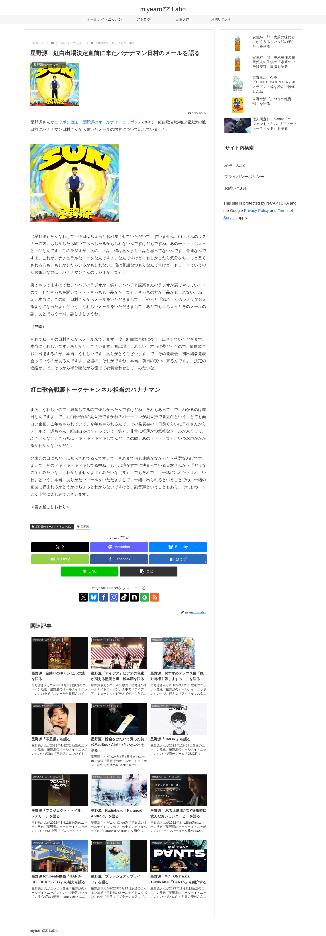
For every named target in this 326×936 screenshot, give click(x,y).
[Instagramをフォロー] (114, 597)
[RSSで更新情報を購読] (154, 597)
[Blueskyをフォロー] (93, 597)
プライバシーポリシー (244, 176)
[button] (148, 571)
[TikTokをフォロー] (124, 597)
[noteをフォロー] (134, 597)
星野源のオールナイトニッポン (54, 526)
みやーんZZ (234, 165)
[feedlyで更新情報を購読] (144, 597)
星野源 (85, 526)
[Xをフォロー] (83, 597)
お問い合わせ (236, 188)
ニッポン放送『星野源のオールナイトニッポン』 (98, 122)
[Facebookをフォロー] (103, 597)
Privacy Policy (256, 210)
